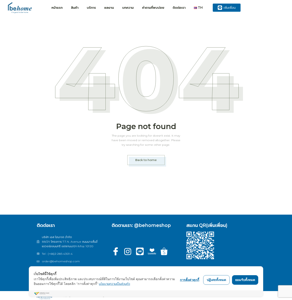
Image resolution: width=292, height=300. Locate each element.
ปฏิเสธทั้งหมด (216, 280)
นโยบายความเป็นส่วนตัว (114, 284)
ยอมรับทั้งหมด (245, 280)
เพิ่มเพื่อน (230, 8)
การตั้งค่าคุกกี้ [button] (189, 280)
